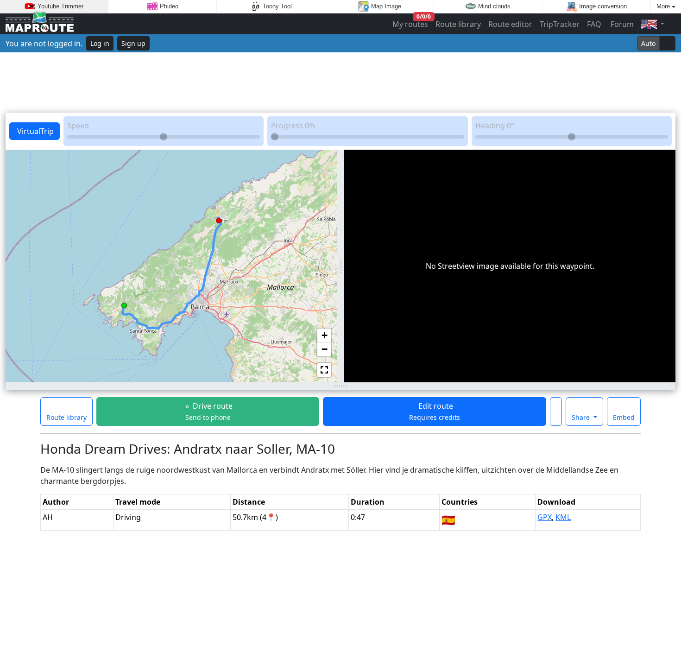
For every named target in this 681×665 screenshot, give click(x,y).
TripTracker (560, 24)
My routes (411, 22)
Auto (648, 43)
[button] (124, 303)
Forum (621, 24)
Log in (99, 43)
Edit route (434, 411)
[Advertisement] (340, 82)
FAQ (594, 24)
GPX (544, 517)
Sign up (133, 43)
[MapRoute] (40, 23)
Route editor (510, 24)
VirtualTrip (34, 131)
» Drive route (208, 411)
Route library (458, 24)
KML (563, 517)
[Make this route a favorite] (556, 411)
